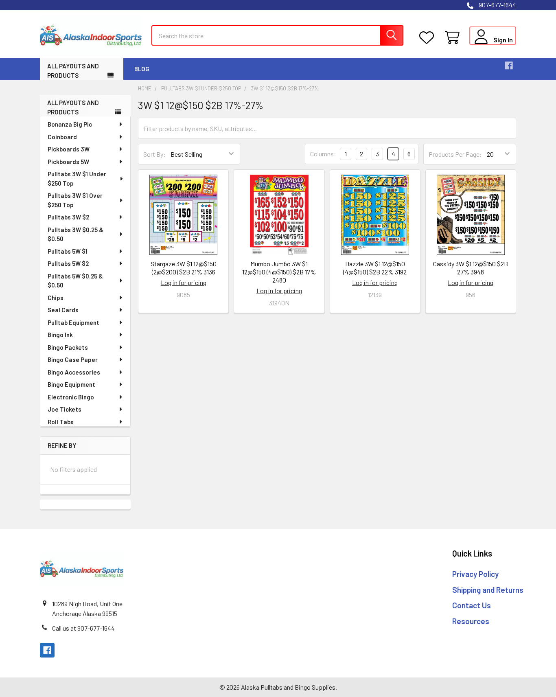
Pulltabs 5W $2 (68, 263)
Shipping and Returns (487, 589)
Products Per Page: (455, 154)
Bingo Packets (68, 347)
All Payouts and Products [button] (73, 70)
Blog (141, 68)
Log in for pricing (183, 282)
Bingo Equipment (71, 384)
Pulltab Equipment (73, 322)
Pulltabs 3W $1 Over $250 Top (75, 200)
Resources (470, 621)
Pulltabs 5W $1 (68, 251)
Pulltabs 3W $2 (68, 217)
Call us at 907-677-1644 (83, 628)
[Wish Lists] (428, 38)
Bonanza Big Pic (70, 124)
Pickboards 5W (68, 161)
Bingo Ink (60, 334)
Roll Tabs (61, 421)
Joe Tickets (64, 409)
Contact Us (471, 605)
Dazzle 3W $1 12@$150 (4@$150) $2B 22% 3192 (375, 268)
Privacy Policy (475, 574)
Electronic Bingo (71, 397)
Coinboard (62, 136)
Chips (55, 297)
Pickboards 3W (69, 149)
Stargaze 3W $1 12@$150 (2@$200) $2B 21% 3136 (184, 268)
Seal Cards (63, 309)
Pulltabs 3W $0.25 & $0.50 (75, 234)
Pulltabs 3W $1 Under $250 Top (77, 178)
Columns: (323, 154)
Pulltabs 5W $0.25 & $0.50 (75, 280)
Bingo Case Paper (73, 359)
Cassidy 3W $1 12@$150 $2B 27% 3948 (470, 268)
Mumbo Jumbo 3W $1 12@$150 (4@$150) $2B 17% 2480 (279, 272)
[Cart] (454, 38)
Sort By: (154, 154)
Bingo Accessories (74, 372)
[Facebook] (508, 65)
